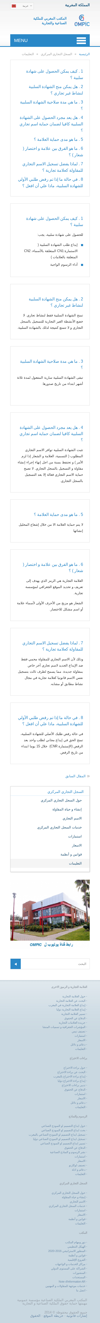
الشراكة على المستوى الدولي (68, 1268)
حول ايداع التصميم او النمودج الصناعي (63, 1125)
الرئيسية (84, 54)
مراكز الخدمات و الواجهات (70, 1264)
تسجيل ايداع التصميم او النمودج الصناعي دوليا (59, 1138)
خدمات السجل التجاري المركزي (59, 827)
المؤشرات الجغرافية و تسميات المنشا (64, 1026)
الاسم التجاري (72, 818)
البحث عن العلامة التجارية (70, 1000)
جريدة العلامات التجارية (72, 1022)
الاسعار (77, 845)
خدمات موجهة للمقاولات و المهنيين (65, 1285)
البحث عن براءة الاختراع (71, 1072)
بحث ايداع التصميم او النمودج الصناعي (63, 1130)
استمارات (75, 836)
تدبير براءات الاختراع (73, 1085)
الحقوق (35, 1316)
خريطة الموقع (53, 1316)
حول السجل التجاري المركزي (61, 800)
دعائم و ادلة (78, 1169)
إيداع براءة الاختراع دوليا (71, 1080)
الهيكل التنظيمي (76, 1246)
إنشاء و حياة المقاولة (67, 809)
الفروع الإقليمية (76, 1259)
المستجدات (78, 1277)
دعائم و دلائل (78, 1044)
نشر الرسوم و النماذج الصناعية (67, 1152)
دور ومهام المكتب (75, 1242)
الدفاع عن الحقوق (74, 1018)
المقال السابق (75, 776)
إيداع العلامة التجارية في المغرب (66, 1005)
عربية (25, 5)
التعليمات (75, 863)
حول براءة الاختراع (74, 1067)
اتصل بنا (80, 1290)
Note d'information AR (72, 1281)
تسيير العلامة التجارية (73, 1013)
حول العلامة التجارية (73, 996)
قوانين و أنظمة (71, 854)
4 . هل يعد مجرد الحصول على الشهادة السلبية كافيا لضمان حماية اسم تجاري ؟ (51, 124)
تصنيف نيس (78, 1031)
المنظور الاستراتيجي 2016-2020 (66, 1250)
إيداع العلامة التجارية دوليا (70, 1009)
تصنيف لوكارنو (77, 1165)
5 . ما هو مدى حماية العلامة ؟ (58, 139)
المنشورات (79, 1272)
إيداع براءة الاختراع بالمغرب (69, 1076)
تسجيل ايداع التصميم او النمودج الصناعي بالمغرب (57, 1134)
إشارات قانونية (76, 1316)
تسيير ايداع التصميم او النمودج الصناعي (62, 1143)
